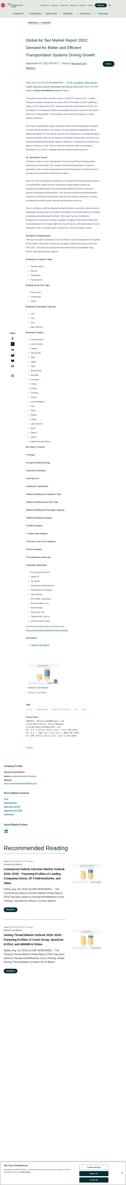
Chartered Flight (41, 709)
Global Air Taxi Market (40, 645)
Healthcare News (69, 13)
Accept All (94, 1180)
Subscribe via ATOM (13, 810)
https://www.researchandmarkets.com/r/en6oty (47, 630)
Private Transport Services (61, 709)
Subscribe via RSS (12, 807)
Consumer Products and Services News (19, 13)
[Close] (122, 1173)
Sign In (91, 5)
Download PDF (10, 803)
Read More (10, 910)
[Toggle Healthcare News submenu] (78, 13)
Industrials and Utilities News (86, 13)
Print (6, 799)
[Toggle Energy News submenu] (43, 13)
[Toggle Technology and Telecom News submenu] (112, 13)
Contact (29, 747)
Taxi (76, 709)
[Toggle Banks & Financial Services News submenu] (60, 13)
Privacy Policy (25, 1172)
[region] (63, 1173)
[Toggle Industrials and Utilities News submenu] (95, 13)
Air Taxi (29, 709)
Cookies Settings (94, 1167)
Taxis (84, 709)
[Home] (12, 5)
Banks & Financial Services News (52, 13)
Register (100, 5)
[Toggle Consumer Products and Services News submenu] (27, 13)
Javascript (9, 814)
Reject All (94, 1174)
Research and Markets (13, 864)
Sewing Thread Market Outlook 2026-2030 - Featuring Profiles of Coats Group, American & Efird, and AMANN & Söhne (33, 939)
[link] (45, 5)
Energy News (35, 13)
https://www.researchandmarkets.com (20, 783)
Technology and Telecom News (103, 13)
